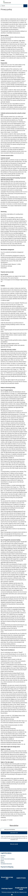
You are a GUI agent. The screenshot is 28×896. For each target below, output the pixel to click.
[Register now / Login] (22, 2)
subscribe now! (14, 832)
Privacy (2, 857)
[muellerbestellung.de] (7, 2)
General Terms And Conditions (8, 859)
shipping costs (23, 892)
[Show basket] (26, 2)
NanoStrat (3, 855)
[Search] (25, 5)
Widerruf (3, 862)
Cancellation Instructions (6, 863)
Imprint (2, 860)
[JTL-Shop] (14, 894)
